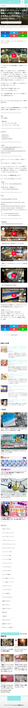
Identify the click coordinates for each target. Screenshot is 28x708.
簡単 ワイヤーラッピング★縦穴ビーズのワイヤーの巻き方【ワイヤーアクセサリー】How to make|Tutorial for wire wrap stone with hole (14, 496)
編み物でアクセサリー (7, 623)
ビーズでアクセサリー (7, 570)
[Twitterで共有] (14, 32)
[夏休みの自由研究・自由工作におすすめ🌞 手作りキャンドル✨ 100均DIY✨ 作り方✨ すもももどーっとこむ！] (4, 362)
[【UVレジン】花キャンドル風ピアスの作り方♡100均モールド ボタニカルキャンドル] (4, 349)
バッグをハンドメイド (7, 563)
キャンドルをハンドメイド (14, 22)
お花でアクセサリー (6, 528)
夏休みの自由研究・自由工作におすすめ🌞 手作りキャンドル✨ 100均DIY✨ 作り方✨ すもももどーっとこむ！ (17, 362)
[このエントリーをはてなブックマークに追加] (5, 35)
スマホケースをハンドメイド (8, 540)
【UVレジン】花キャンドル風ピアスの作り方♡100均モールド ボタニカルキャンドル (17, 348)
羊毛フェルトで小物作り (7, 627)
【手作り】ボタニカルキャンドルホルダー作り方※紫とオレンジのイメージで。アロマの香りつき (20, 667)
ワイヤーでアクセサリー (7, 499)
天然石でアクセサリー (7, 608)
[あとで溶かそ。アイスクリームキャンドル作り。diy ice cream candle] (4, 376)
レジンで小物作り (6, 593)
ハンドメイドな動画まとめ (17, 705)
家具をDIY (4, 612)
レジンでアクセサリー (6, 432)
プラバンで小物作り (6, 574)
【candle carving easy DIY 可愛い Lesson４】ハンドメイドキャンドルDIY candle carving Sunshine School (7, 688)
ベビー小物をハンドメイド (8, 578)
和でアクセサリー (6, 604)
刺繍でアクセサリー (6, 601)
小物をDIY (4, 616)
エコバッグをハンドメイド (8, 532)
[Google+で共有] (22, 32)
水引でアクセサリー (6, 619)
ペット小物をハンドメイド (7, 475)
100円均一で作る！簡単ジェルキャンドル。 (20, 686)
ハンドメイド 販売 (6, 555)
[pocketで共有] (14, 35)
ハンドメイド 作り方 (7, 551)
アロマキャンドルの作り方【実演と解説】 (7, 650)
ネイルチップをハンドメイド (8, 547)
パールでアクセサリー (7, 566)
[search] (26, 6)
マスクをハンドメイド (6, 521)
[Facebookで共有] (5, 32)
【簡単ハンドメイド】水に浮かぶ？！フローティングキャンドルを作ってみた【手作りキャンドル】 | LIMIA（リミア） (7, 668)
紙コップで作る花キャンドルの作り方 (17, 400)
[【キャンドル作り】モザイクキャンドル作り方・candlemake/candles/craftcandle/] (4, 388)
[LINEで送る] (22, 35)
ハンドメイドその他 (6, 559)
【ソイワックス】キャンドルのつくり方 (20, 650)
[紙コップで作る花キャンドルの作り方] (4, 402)
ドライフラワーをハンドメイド (9, 544)
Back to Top (14, 698)
